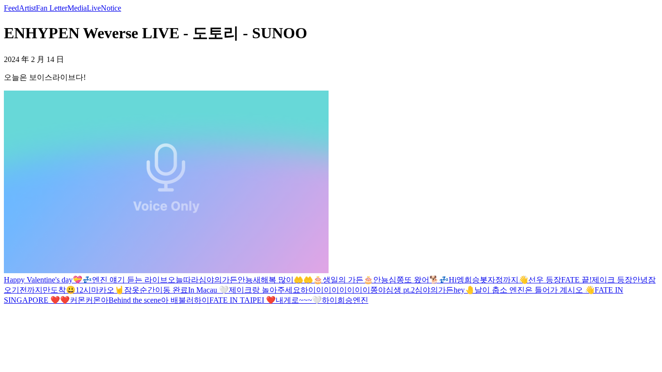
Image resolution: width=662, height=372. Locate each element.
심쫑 (396, 280)
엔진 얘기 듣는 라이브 (130, 280)
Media (77, 8)
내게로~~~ (294, 300)
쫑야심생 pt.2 (392, 290)
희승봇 (476, 280)
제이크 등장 (612, 280)
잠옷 (132, 290)
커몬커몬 (85, 300)
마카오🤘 (107, 290)
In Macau (203, 290)
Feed (11, 8)
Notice (111, 8)
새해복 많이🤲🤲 (283, 280)
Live (94, 8)
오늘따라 (183, 280)
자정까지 (503, 280)
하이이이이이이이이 (335, 290)
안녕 (640, 280)
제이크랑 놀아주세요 (264, 290)
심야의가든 (218, 280)
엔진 (360, 300)
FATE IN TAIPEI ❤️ (242, 300)
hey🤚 (464, 290)
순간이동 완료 (164, 290)
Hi (453, 280)
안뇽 (245, 280)
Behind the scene (135, 300)
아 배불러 (177, 300)
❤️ (65, 300)
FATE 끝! (576, 280)
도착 (58, 290)
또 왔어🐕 (421, 280)
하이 (201, 300)
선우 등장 (544, 280)
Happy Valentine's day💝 (43, 280)
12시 (83, 290)
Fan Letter (51, 8)
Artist (27, 8)
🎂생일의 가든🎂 (343, 280)
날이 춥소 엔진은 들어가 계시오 (529, 290)
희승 (345, 300)
